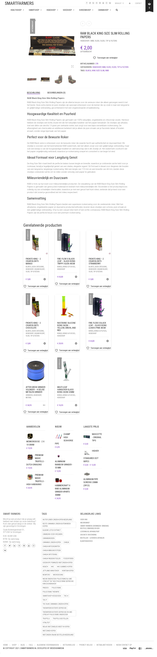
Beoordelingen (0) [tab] (56, 92)
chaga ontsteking (50, 554)
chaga (66, 542)
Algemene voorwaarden (48, 645)
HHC (52, 567)
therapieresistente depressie (54, 608)
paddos (46, 588)
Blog (23, 645)
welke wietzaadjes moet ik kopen (56, 627)
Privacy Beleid (85, 645)
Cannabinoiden (48, 538)
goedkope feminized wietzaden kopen (57, 563)
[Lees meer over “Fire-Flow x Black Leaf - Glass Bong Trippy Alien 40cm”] (76, 277)
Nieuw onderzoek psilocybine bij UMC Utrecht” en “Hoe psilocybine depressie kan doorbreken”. (58, 581)
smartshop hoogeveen (52, 596)
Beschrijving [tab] (33, 92)
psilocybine (56, 588)
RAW (92, 41)
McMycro (46, 575)
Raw (107, 70)
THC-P (45, 600)
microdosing (58, 575)
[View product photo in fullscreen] (72, 66)
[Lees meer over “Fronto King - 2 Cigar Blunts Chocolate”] (45, 343)
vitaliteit (46, 623)
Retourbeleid (69, 645)
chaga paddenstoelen (51, 559)
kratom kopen (67, 571)
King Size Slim (98, 70)
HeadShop (51, 10)
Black (88, 70)
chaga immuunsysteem (52, 550)
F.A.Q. (31, 645)
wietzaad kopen (49, 631)
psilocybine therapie (51, 592)
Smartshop (34, 10)
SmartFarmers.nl (29, 648)
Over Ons (83, 519)
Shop (14, 645)
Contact (138, 3)
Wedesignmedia (57, 648)
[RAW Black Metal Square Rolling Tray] (88, 23)
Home (5, 645)
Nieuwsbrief (85, 523)
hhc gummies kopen (64, 567)
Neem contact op (124, 645)
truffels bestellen (60, 619)
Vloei (97, 41)
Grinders (29, 395)
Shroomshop (85, 10)
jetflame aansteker (51, 571)
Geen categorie (38, 267)
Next (75, 43)
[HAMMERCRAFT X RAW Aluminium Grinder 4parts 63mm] (82, 23)
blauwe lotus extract (52, 530)
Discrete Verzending (88, 535)
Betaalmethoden (104, 645)
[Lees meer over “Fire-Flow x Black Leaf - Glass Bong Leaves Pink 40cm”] (107, 341)
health (45, 567)
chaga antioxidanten (51, 546)
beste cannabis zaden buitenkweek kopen (57, 525)
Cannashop (103, 10)
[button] (107, 279)
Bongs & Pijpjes (69, 267)
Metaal (29, 398)
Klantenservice (86, 541)
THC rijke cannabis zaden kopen (55, 604)
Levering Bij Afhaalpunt (89, 532)
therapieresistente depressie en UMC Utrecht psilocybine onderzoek (57, 613)
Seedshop (67, 10)
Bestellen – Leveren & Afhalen (92, 538)
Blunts (28, 267)
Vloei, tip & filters (108, 41)
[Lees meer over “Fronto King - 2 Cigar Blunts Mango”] (45, 279)
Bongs (59, 267)
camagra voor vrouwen (52, 534)
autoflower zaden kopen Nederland (57, 520)
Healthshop (16, 10)
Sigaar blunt (39, 269)
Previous (28, 43)
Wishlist (118, 3)
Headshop (85, 41)
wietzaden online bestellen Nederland (58, 635)
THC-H (66, 596)
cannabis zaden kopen (52, 542)
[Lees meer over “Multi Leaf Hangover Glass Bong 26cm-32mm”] (76, 405)
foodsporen (68, 559)
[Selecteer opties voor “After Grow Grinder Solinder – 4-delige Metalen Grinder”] (44, 405)
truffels (46, 619)
